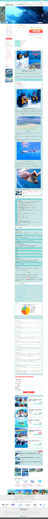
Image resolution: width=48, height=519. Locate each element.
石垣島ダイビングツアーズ (31, 511)
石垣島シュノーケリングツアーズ (25, 511)
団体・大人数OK (22, 376)
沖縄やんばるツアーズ (35, 512)
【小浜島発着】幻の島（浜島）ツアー (9, 58)
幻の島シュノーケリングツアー (9, 47)
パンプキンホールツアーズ (26, 512)
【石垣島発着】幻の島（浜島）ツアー (9, 56)
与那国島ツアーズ (10, 512)
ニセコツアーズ (30, 514)
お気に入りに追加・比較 (38, 37)
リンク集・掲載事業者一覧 (22, 499)
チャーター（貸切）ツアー (9, 55)
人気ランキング (17, 2)
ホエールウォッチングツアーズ (22, 513)
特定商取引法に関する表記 (26, 497)
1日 (6, 62)
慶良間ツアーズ (13, 513)
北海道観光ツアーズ (27, 514)
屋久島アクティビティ (34, 513)
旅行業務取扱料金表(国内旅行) (18, 497)
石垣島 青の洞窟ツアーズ (18, 511)
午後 (6, 61)
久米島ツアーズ (27, 513)
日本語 (42, 0)
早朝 (6, 59)
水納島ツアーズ (16, 513)
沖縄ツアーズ (31, 512)
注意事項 (22, 270)
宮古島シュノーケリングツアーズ (20, 512)
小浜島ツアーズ (10, 511)
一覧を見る (40, 451)
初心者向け (19, 376)
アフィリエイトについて (29, 499)
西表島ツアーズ (6, 511)
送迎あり (28, 376)
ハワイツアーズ (39, 513)
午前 (6, 60)
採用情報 (33, 499)
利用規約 (32, 497)
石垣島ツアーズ (14, 511)
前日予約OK (16, 376)
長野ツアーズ (23, 514)
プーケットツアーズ (11, 514)
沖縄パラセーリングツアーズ (8, 513)
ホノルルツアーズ (7, 514)
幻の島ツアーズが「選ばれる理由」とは (23, 2)
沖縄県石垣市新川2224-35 (23, 244)
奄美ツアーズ (30, 513)
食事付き (26, 376)
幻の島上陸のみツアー (8, 48)
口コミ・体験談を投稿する (38, 317)
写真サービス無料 (31, 376)
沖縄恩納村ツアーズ (40, 512)
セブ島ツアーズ (15, 514)
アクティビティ (13, 2)
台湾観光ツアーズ (19, 514)
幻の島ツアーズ (6, 512)
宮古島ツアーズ (14, 512)
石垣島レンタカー (8, 64)
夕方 (6, 63)
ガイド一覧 (7, 67)
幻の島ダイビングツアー (9, 49)
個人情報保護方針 (15, 499)
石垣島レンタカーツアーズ (37, 511)
